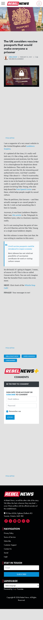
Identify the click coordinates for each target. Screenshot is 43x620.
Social (6, 553)
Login (6, 556)
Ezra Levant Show (12, 356)
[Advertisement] (21, 113)
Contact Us (8, 549)
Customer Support (10, 545)
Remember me (15, 411)
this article (16, 215)
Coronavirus (10, 360)
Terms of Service (10, 537)
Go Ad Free (10, 138)
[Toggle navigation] (3, 3)
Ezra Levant (13, 57)
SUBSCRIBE (10, 394)
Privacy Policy (8, 533)
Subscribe (7, 541)
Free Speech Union (24, 189)
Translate (20, 589)
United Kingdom (29, 356)
